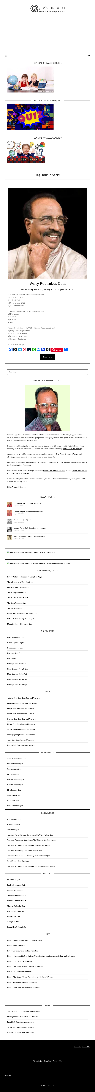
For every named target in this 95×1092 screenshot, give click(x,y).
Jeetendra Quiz (13, 829)
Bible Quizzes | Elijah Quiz (17, 663)
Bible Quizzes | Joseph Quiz (17, 669)
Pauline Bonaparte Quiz (16, 885)
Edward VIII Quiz (13, 880)
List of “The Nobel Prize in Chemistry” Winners (25, 966)
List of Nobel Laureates (16, 946)
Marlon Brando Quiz (15, 764)
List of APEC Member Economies (19, 972)
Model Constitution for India (54, 471)
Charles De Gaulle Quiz (16, 906)
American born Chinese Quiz (18, 587)
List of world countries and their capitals (22, 951)
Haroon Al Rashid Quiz (16, 911)
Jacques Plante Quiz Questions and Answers (30, 528)
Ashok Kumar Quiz (14, 819)
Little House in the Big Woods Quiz (20, 619)
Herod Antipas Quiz (14, 653)
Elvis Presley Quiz (14, 790)
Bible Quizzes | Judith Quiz (17, 674)
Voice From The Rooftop (72, 449)
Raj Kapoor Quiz (13, 824)
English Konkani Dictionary (20, 465)
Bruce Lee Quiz (13, 774)
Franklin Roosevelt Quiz (16, 901)
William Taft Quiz (14, 916)
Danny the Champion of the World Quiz (22, 613)
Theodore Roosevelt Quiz (17, 895)
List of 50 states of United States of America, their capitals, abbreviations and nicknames (41, 956)
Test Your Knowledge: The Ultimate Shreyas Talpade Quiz (29, 845)
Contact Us (86, 1047)
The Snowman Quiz (14, 608)
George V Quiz (13, 922)
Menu (88, 55)
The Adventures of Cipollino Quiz (20, 582)
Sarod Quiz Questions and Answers (20, 714)
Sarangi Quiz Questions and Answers (21, 735)
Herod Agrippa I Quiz (15, 648)
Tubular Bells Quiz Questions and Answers (23, 698)
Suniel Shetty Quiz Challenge (18, 861)
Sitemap (8, 1075)
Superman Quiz (13, 800)
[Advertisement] (47, 35)
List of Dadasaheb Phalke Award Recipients (24, 987)
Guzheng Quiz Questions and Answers (21, 729)
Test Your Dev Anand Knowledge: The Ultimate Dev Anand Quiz (31, 840)
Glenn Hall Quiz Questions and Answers (28, 512)
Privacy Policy (38, 1061)
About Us (77, 1047)
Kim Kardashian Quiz (15, 806)
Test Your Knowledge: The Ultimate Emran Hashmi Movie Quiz (31, 866)
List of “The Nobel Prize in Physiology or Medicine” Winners (30, 977)
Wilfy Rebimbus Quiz (48, 283)
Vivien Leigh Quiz (14, 795)
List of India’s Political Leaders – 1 (20, 961)
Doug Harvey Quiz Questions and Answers (29, 536)
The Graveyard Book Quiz (17, 592)
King (57, 454)
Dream (67, 454)
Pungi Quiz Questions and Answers (20, 708)
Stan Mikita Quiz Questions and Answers (28, 503)
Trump (75, 454)
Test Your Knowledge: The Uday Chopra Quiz (24, 851)
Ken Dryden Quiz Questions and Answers (29, 520)
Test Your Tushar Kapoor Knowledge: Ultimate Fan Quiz (28, 856)
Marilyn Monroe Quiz (15, 779)
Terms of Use (57, 1061)
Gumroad (22, 487)
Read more (47, 357)
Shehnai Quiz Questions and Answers (21, 719)
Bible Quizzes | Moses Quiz (17, 684)
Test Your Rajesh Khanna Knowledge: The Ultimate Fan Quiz (30, 835)
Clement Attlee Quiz (15, 890)
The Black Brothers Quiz (16, 603)
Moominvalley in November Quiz (19, 624)
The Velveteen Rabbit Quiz (17, 598)
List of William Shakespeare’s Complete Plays (24, 577)
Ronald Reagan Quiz (15, 785)
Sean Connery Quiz (14, 769)
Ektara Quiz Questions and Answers (21, 724)
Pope (62, 454)
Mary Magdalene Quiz (15, 637)
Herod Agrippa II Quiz (15, 643)
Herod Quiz (11, 658)
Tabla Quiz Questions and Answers (20, 740)
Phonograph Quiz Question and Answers (22, 703)
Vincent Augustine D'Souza (62, 289)
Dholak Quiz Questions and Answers (21, 745)
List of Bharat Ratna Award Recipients (22, 982)
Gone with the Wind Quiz (16, 758)
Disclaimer (47, 1061)
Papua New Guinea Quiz (16, 927)
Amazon (15, 487)
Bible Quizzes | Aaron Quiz (17, 679)
